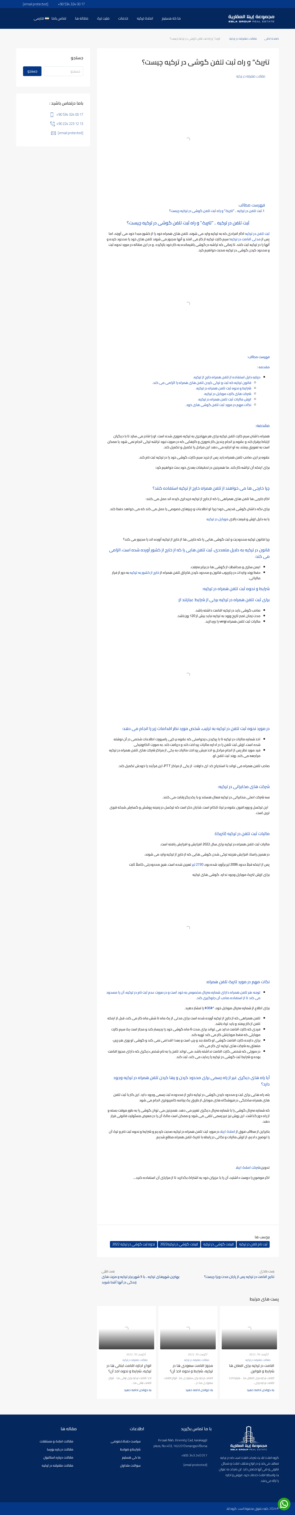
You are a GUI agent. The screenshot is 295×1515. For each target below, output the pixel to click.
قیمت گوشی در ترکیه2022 (179, 1244)
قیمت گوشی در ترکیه (218, 1244)
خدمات (123, 18)
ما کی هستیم (131, 1457)
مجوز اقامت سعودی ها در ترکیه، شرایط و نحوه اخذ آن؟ (191, 1368)
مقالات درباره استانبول (58, 1457)
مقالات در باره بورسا (60, 1449)
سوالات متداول (130, 1465)
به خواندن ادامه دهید (260, 1390)
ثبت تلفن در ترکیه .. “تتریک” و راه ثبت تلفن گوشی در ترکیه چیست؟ (215, 211)
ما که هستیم (171, 18)
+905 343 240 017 (194, 1455)
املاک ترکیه (145, 18)
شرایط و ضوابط (130, 1449)
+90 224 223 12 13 (69, 123)
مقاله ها (81, 18)
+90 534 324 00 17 (69, 114)
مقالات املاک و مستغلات (56, 1441)
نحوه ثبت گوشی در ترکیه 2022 (133, 1244)
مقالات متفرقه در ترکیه (243, 38)
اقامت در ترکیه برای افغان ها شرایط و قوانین (251, 1368)
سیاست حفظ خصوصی (126, 1441)
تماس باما (58, 18)
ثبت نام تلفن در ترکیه (253, 1244)
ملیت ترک (103, 18)
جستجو (32, 71)
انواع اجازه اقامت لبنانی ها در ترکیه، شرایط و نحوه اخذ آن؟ (129, 1368)
